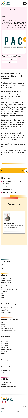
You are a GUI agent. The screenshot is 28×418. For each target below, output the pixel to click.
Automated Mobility (12, 56)
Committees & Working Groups (9, 367)
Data (2, 365)
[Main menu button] (25, 3)
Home (11, 10)
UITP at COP (4, 326)
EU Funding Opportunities (8, 328)
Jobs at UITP (4, 351)
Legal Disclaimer (12, 406)
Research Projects (5, 370)
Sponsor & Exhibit (5, 342)
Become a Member (6, 282)
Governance (4, 291)
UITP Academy (5, 343)
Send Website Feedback (7, 382)
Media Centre (4, 295)
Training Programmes (7, 309)
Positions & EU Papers (7, 322)
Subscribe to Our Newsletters (8, 386)
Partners (3, 324)
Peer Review (4, 347)
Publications (4, 363)
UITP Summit (4, 311)
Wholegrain (20, 411)
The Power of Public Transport (9, 330)
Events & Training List (6, 307)
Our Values (4, 288)
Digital (19, 56)
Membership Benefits (6, 280)
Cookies (19, 406)
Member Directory (6, 278)
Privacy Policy (4, 406)
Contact (3, 353)
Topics (3, 369)
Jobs (2, 293)
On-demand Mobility (7, 59)
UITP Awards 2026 (6, 313)
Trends (15, 59)
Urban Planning (6, 62)
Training (3, 372)
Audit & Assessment (6, 349)
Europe (4, 56)
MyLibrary (3, 384)
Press (2, 388)
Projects (16, 10)
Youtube (6, 265)
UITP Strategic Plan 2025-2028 (9, 289)
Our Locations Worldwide (7, 286)
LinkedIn (6, 268)
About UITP (4, 284)
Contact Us (4, 297)
